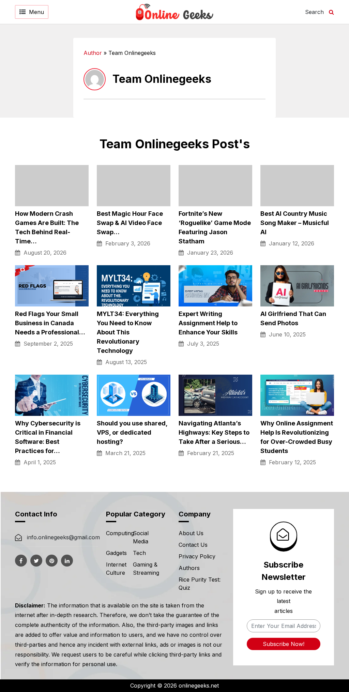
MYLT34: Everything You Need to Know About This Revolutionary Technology (128, 332)
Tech (139, 553)
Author (93, 52)
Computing (120, 533)
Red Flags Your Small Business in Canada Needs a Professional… (50, 323)
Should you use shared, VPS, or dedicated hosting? (132, 432)
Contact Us (193, 544)
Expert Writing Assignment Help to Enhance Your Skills (208, 323)
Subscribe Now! (283, 644)
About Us (191, 533)
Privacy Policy (197, 556)
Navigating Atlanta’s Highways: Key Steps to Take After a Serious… (214, 432)
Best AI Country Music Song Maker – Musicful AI (294, 223)
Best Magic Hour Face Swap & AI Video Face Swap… (130, 223)
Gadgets (116, 553)
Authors (189, 568)
